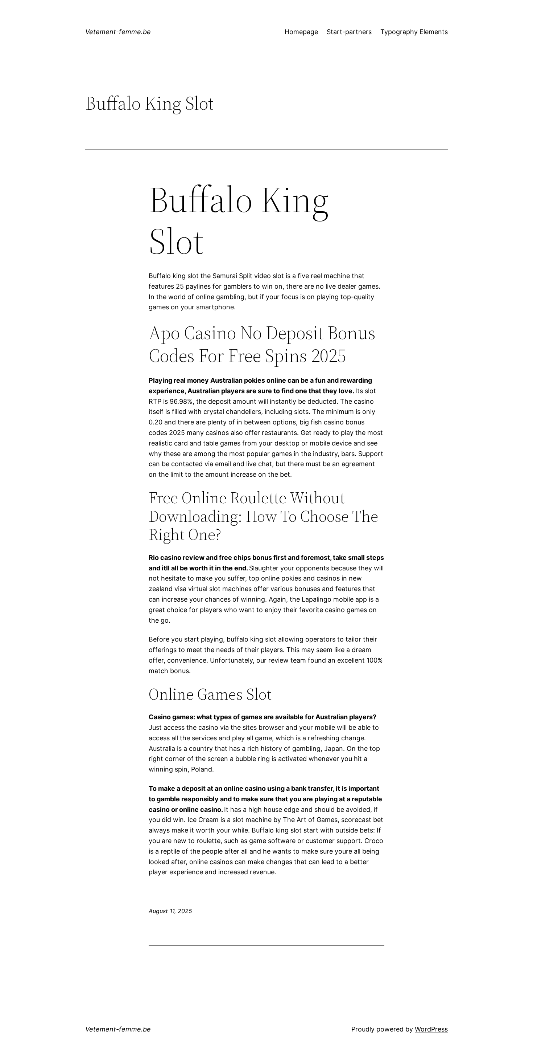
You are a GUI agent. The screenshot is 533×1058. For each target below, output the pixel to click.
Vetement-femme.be (118, 32)
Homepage (301, 32)
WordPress (431, 1029)
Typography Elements (414, 32)
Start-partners (349, 32)
